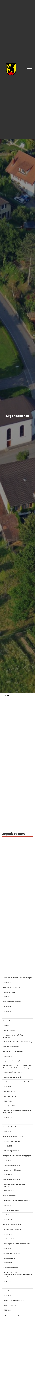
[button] (29, 69)
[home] (10, 69)
